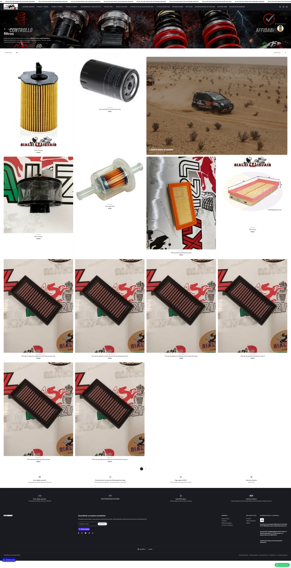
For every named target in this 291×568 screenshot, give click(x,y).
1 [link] (141, 468)
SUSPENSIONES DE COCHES (205, 7)
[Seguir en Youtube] (85, 533)
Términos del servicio (263, 555)
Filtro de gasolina (110, 206)
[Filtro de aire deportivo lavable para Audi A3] (252, 306)
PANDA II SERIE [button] (56, 7)
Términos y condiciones (227, 525)
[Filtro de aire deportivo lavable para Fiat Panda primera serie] (38, 306)
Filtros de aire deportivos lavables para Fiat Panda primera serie (110, 459)
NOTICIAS (189, 7)
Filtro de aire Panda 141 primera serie (181, 253)
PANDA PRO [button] (108, 7)
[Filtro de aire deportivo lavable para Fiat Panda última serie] (181, 306)
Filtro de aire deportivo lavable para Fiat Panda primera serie (38, 356)
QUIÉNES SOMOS (28, 7)
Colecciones (10, 29)
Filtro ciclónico (38, 236)
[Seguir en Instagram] (82, 533)
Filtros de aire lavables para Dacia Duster (38, 459)
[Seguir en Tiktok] (89, 533)
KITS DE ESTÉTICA (163, 7)
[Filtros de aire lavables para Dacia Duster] (38, 409)
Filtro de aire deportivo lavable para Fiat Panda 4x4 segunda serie (110, 356)
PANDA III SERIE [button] (71, 7)
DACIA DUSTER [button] (121, 7)
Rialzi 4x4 (38, 148)
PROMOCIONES (177, 7)
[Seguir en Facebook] (78, 533)
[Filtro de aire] (252, 191)
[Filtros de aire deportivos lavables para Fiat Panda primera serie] (110, 409)
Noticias (248, 523)
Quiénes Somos (225, 518)
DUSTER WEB (222, 7)
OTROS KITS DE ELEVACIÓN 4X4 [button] (141, 7)
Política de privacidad (226, 523)
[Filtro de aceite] (38, 102)
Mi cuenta (248, 518)
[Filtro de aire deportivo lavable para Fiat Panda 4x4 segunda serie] (110, 306)
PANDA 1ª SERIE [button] (42, 7)
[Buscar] (280, 7)
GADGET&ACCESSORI (237, 7)
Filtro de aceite (38, 150)
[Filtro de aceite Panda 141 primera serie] (110, 81)
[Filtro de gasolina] (110, 180)
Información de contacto (282, 555)
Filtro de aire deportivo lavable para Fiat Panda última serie (181, 356)
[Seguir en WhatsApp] (92, 533)
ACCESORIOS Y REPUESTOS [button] (91, 7)
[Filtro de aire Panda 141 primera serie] (181, 203)
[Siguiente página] (149, 468)
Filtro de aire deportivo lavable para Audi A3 (252, 356)
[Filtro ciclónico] (38, 195)
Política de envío (272, 555)
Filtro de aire (252, 229)
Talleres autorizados (251, 520)
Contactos (224, 520)
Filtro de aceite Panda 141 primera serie (110, 109)
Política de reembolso (243, 555)
